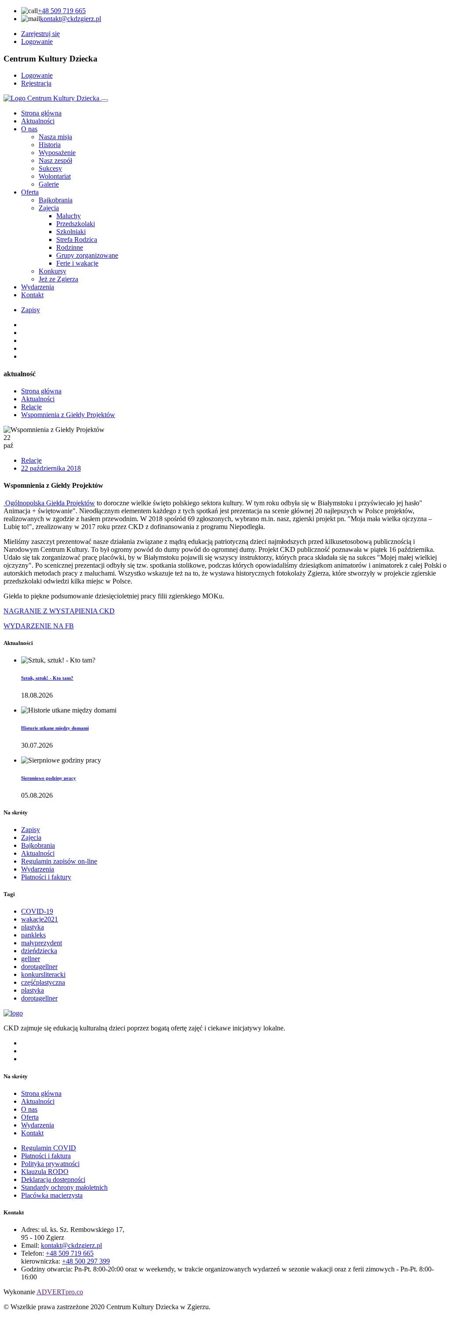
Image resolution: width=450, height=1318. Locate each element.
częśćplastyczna (43, 982)
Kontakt (32, 295)
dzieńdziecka (39, 950)
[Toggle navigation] (104, 100)
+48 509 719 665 (62, 10)
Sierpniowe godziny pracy (48, 778)
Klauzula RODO (45, 1171)
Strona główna (41, 113)
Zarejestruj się (40, 33)
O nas (29, 129)
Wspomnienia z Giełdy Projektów (68, 414)
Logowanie (37, 41)
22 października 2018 (51, 468)
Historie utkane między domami (55, 728)
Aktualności (37, 121)
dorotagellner (39, 966)
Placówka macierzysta (52, 1195)
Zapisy (30, 309)
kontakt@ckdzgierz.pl (70, 18)
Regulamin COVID (48, 1148)
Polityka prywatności (50, 1163)
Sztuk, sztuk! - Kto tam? (47, 678)
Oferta (30, 192)
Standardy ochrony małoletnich (64, 1187)
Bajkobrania (38, 845)
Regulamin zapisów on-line (59, 861)
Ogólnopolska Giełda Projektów (49, 503)
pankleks (33, 935)
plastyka (32, 927)
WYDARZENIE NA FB (39, 626)
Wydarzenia (37, 287)
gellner (30, 958)
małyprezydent (41, 943)
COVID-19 (37, 911)
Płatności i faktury (46, 877)
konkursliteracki (43, 974)
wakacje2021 (39, 919)
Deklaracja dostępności (53, 1179)
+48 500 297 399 (86, 1261)
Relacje (31, 407)
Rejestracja (36, 83)
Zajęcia (31, 837)
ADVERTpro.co (59, 1292)
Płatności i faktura (46, 1156)
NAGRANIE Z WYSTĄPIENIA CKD (59, 611)
